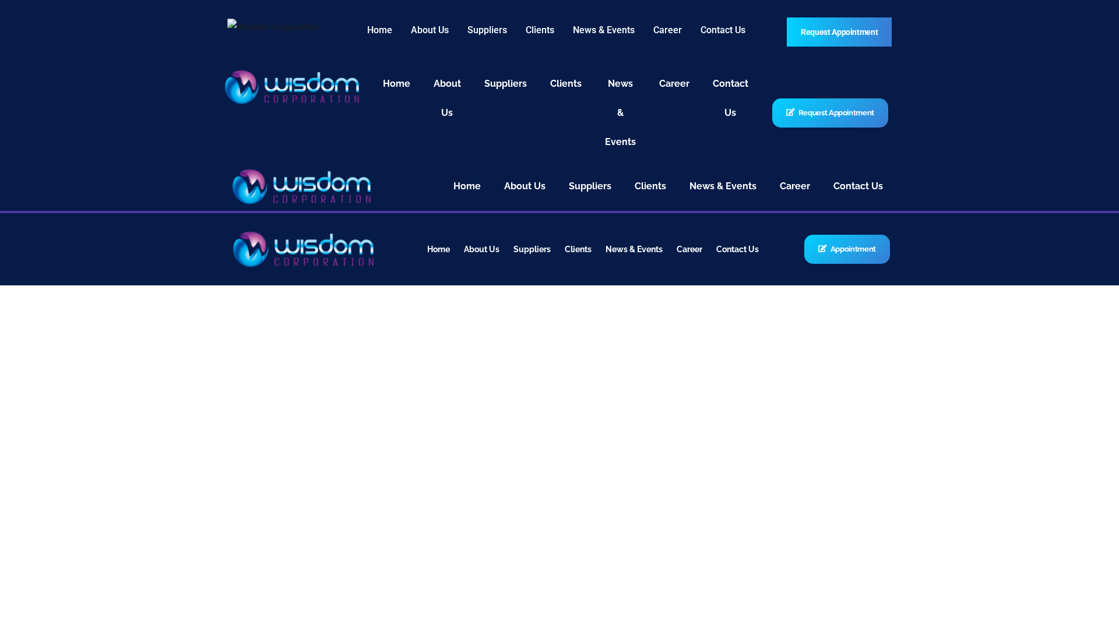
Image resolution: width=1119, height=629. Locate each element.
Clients (540, 30)
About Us (430, 30)
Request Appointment (839, 32)
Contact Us (723, 30)
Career (667, 30)
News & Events (604, 30)
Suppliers (487, 30)
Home (379, 30)
